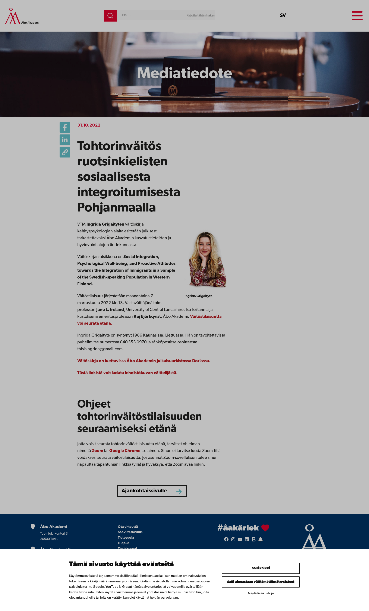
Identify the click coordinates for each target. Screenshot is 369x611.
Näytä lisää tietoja (261, 593)
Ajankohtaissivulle (144, 491)
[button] (65, 152)
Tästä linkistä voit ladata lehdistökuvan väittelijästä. (127, 373)
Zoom (97, 451)
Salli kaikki (261, 568)
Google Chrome (124, 451)
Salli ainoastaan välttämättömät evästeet (260, 582)
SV (283, 15)
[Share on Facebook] (65, 127)
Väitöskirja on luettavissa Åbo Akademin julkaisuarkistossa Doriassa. (144, 361)
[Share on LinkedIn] (65, 139)
